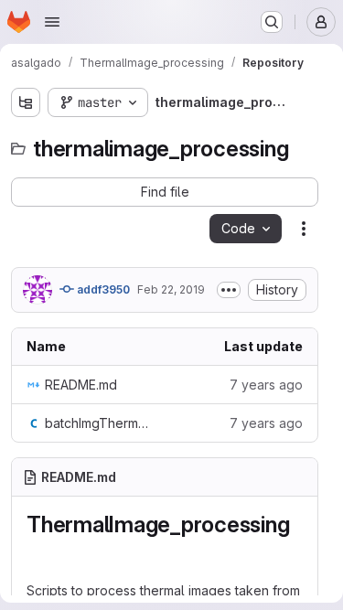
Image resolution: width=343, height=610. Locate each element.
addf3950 (102, 289)
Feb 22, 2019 (171, 289)
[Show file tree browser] (25, 102)
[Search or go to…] (272, 22)
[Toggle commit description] (229, 290)
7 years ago (266, 384)
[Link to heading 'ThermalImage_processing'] (38, 552)
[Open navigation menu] (52, 22)
